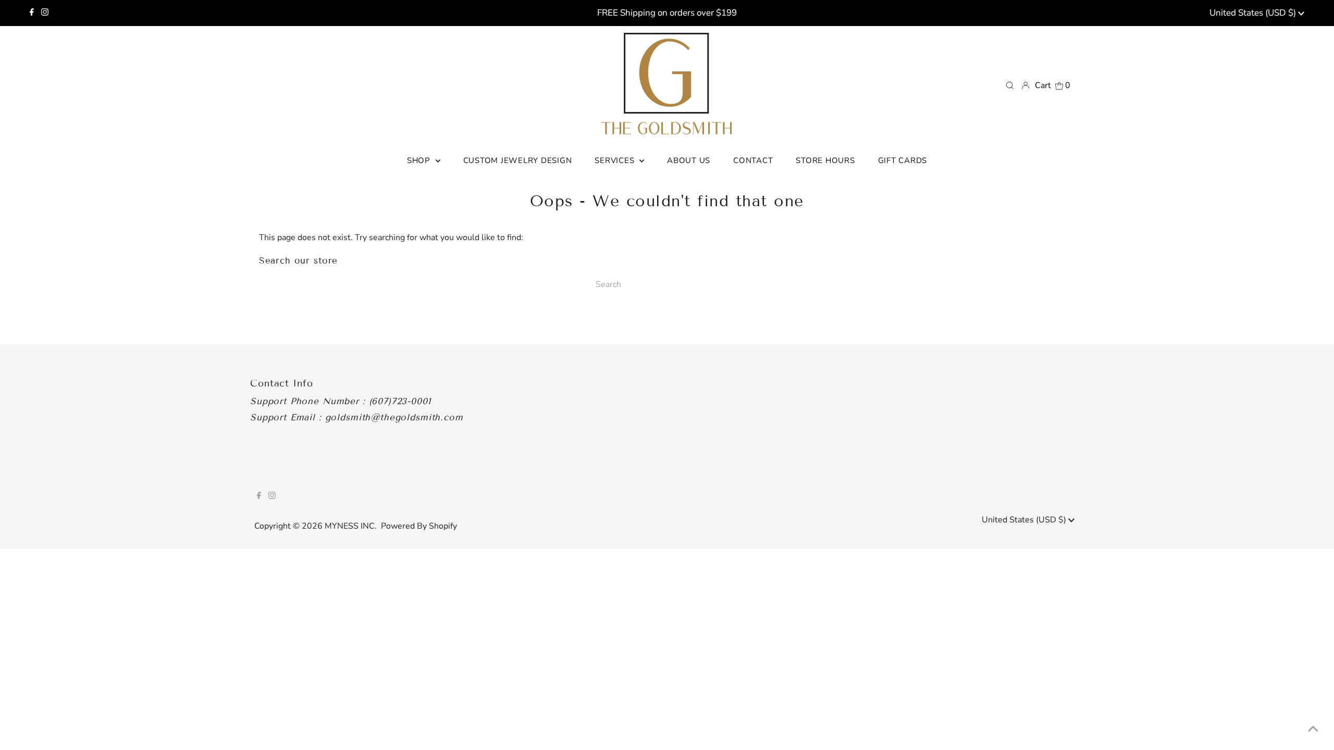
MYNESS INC (350, 526)
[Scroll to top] (1313, 729)
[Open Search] (1010, 85)
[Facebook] (31, 13)
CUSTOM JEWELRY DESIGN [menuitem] (517, 160)
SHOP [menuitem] (420, 160)
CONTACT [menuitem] (753, 160)
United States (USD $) (1253, 13)
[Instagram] (45, 13)
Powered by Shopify (419, 526)
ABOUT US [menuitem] (688, 160)
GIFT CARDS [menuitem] (903, 160)
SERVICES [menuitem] (616, 160)
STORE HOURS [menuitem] (825, 160)
